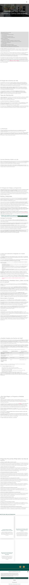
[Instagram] (24, 567)
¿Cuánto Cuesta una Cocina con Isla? (7, 44)
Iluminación (5, 43)
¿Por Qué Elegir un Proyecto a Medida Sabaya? (9, 45)
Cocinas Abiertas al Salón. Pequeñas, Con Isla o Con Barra (7, 530)
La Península (5, 35)
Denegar (14, 580)
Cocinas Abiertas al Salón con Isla (8, 36)
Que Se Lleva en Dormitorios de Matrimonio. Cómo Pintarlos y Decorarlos (7, 553)
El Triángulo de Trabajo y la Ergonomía (9, 37)
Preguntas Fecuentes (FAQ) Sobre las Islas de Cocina (10, 46)
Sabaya (20, 403)
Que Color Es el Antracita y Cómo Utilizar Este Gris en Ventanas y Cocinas (22, 530)
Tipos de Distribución (5, 33)
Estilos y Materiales (4, 38)
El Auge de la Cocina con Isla (6, 32)
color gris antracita (24, 212)
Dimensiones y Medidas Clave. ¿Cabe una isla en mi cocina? (11, 41)
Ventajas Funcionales (6, 39)
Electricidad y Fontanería (7, 42)
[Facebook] (20, 567)
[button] (27, 571)
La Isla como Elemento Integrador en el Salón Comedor (11, 40)
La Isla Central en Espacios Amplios (8, 34)
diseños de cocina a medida (14, 60)
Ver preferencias (14, 582)
